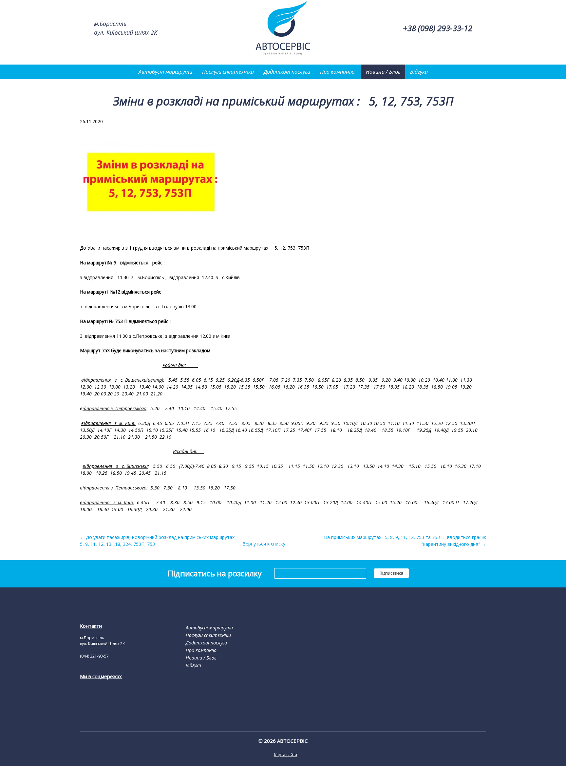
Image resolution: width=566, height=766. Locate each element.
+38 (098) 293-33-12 (437, 28)
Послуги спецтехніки (228, 71)
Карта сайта (285, 754)
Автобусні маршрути (165, 71)
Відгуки (419, 71)
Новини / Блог (383, 71)
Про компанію (337, 71)
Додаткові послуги (287, 71)
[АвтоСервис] (283, 54)
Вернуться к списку (263, 544)
